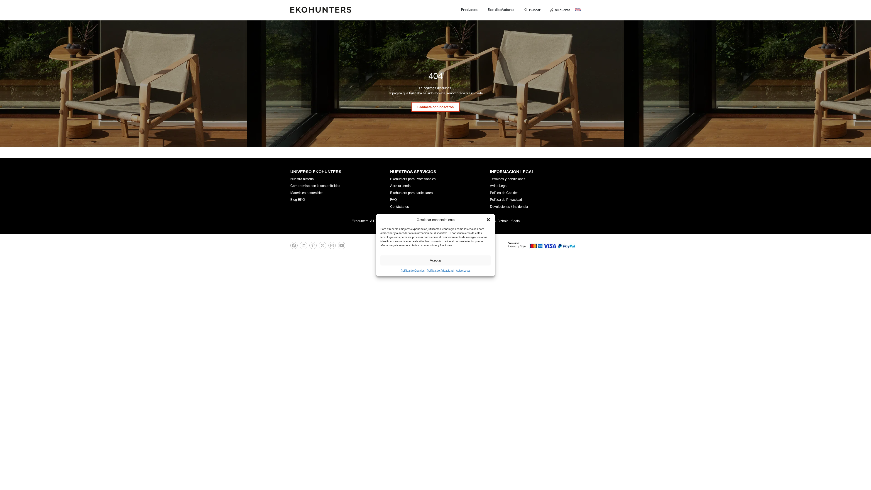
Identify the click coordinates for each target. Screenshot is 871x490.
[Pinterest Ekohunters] (313, 247)
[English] (578, 9)
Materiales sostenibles (306, 193)
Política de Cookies (413, 270)
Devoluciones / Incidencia (509, 206)
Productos (469, 10)
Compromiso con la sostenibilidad (315, 186)
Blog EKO (297, 199)
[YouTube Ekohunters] (341, 247)
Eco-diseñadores (500, 10)
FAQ (393, 199)
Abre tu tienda (400, 186)
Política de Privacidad (440, 270)
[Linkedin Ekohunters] (303, 247)
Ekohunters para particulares (411, 193)
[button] (488, 220)
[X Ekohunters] (322, 247)
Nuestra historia (302, 179)
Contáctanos (399, 206)
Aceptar (435, 260)
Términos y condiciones (507, 179)
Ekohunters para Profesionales (413, 179)
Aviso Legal (463, 270)
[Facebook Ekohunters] (293, 247)
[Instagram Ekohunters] (332, 247)
